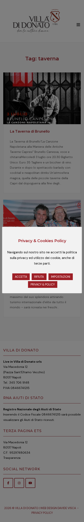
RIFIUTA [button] (39, 277)
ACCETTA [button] (21, 277)
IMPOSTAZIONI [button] (60, 277)
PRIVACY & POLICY (43, 284)
